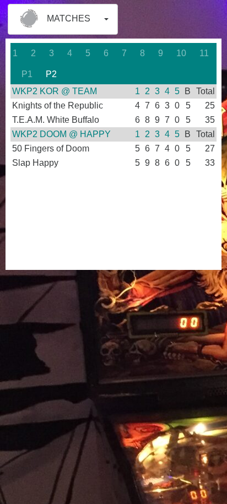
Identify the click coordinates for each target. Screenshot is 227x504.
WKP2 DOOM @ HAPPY (61, 134)
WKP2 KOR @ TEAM (54, 91)
